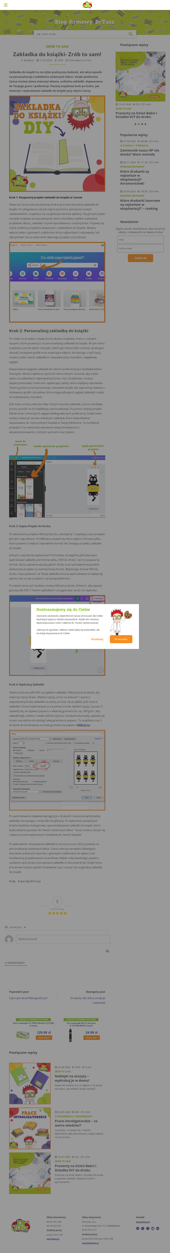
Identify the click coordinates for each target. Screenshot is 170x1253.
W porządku (121, 639)
